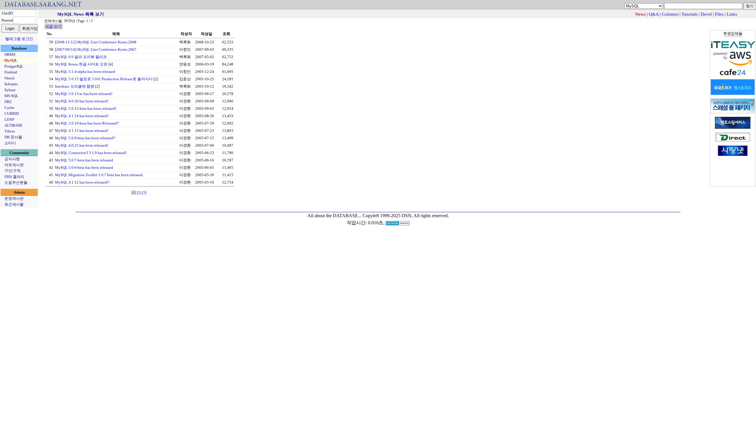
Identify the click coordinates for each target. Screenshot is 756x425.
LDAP (9, 119)
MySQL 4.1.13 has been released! (81, 130)
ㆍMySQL (8, 60)
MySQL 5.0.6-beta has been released (84, 167)
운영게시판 (14, 198)
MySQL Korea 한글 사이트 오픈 (81, 64)
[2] (139, 192)
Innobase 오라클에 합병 (74, 86)
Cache (9, 107)
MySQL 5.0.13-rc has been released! (84, 93)
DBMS (9, 54)
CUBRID (11, 113)
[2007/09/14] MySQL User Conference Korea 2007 (95, 49)
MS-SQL (11, 96)
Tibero (9, 131)
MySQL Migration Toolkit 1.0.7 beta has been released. (99, 175)
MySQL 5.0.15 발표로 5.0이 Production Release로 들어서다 (104, 79)
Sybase (10, 90)
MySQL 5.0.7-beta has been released (84, 160)
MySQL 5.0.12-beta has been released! (85, 108)
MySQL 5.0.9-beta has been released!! (85, 138)
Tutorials (690, 14)
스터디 (10, 143)
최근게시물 (14, 204)
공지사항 (12, 159)
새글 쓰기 (53, 26)
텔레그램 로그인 (19, 39)
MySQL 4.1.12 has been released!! (82, 182)
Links (732, 14)
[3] (144, 192)
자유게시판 (14, 165)
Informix (11, 84)
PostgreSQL (13, 66)
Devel (706, 14)
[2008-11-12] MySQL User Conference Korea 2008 (95, 42)
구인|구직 (12, 171)
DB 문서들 (13, 137)
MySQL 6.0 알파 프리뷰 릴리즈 (81, 57)
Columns (670, 14)
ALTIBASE (13, 125)
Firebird (10, 72)
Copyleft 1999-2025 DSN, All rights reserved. (406, 215)
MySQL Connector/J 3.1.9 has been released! (91, 153)
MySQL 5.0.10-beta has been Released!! (87, 123)
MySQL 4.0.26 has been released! (81, 101)
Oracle (9, 78)
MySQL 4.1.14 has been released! (81, 116)
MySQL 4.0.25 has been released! (81, 145)
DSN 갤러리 (14, 176)
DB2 (8, 101)
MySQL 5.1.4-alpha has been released (85, 71)
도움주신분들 (15, 182)
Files (719, 14)
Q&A (654, 14)
